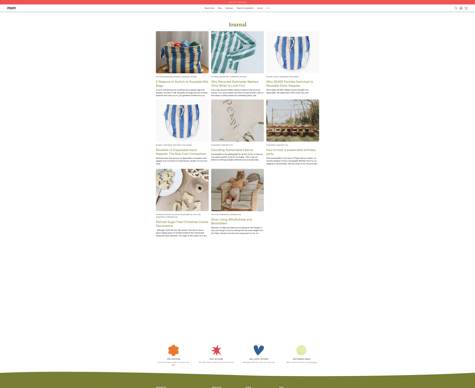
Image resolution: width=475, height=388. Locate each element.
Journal (237, 25)
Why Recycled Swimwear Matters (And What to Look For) (234, 83)
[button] (455, 8)
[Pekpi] (11, 8)
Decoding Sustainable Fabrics (232, 150)
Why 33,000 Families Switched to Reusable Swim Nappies (289, 83)
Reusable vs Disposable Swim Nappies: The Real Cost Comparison (181, 152)
